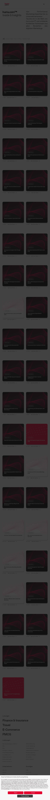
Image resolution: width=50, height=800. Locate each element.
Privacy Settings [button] (25, 796)
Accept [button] (33, 792)
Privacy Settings (6, 789)
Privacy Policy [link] (27, 789)
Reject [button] (15, 792)
